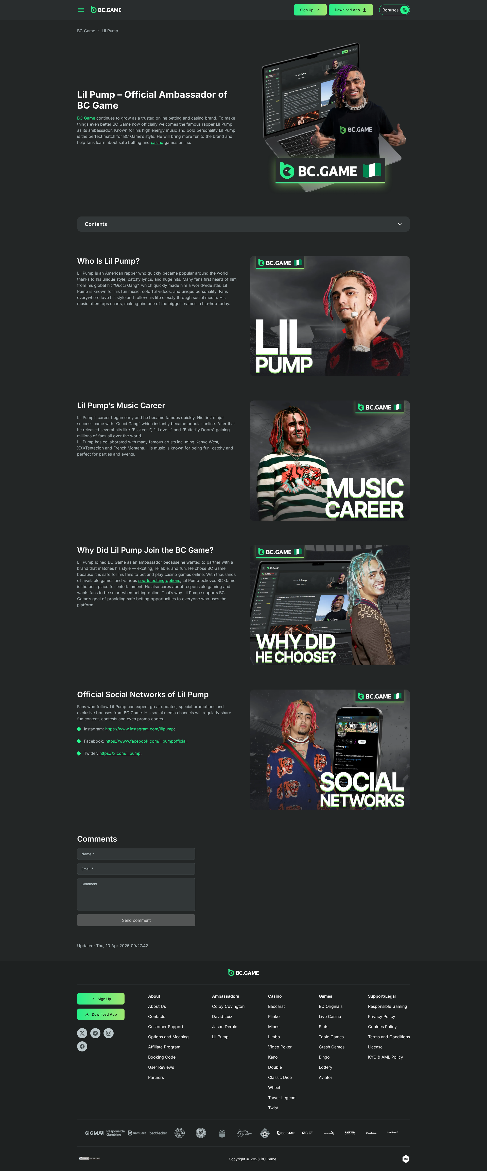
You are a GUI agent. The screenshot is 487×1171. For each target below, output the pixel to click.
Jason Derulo (224, 1026)
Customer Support (165, 1026)
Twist (273, 1107)
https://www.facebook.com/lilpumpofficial (146, 741)
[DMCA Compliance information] (90, 1159)
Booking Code (162, 1057)
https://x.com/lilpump (120, 753)
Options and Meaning (168, 1036)
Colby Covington (228, 1006)
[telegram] (95, 1033)
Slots (323, 1026)
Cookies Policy (382, 1026)
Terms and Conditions (389, 1036)
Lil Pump (220, 1036)
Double (275, 1067)
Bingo (324, 1057)
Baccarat (276, 1006)
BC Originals (330, 1006)
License (375, 1046)
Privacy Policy (381, 1016)
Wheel (274, 1087)
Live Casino (330, 1016)
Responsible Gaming (387, 1006)
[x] (82, 1033)
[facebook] (82, 1046)
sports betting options (159, 580)
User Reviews (161, 1067)
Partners (156, 1077)
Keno (273, 1057)
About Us (157, 1006)
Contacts (156, 1016)
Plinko (274, 1016)
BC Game (86, 30)
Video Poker (280, 1046)
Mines (273, 1026)
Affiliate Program (164, 1046)
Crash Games (331, 1046)
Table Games (331, 1036)
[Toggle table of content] (399, 224)
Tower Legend (281, 1097)
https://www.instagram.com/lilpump (139, 728)
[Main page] (106, 9)
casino (157, 142)
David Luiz (222, 1016)
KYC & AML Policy (385, 1057)
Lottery (325, 1067)
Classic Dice (280, 1077)
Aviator (325, 1077)
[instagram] (108, 1033)
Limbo (274, 1036)
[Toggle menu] (81, 10)
